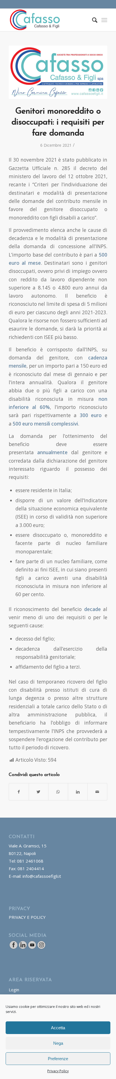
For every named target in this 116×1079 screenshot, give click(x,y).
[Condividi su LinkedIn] (78, 791)
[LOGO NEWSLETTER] (58, 72)
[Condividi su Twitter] (38, 791)
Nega (58, 1043)
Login (14, 989)
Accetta (58, 1027)
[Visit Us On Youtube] (32, 948)
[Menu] (104, 20)
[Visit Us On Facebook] (13, 948)
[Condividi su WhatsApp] (58, 791)
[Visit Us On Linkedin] (22, 948)
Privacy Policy (58, 1071)
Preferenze (58, 1058)
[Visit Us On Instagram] (41, 948)
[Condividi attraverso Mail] (97, 791)
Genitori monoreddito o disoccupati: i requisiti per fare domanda (58, 122)
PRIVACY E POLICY (27, 917)
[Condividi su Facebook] (19, 791)
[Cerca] (91, 20)
